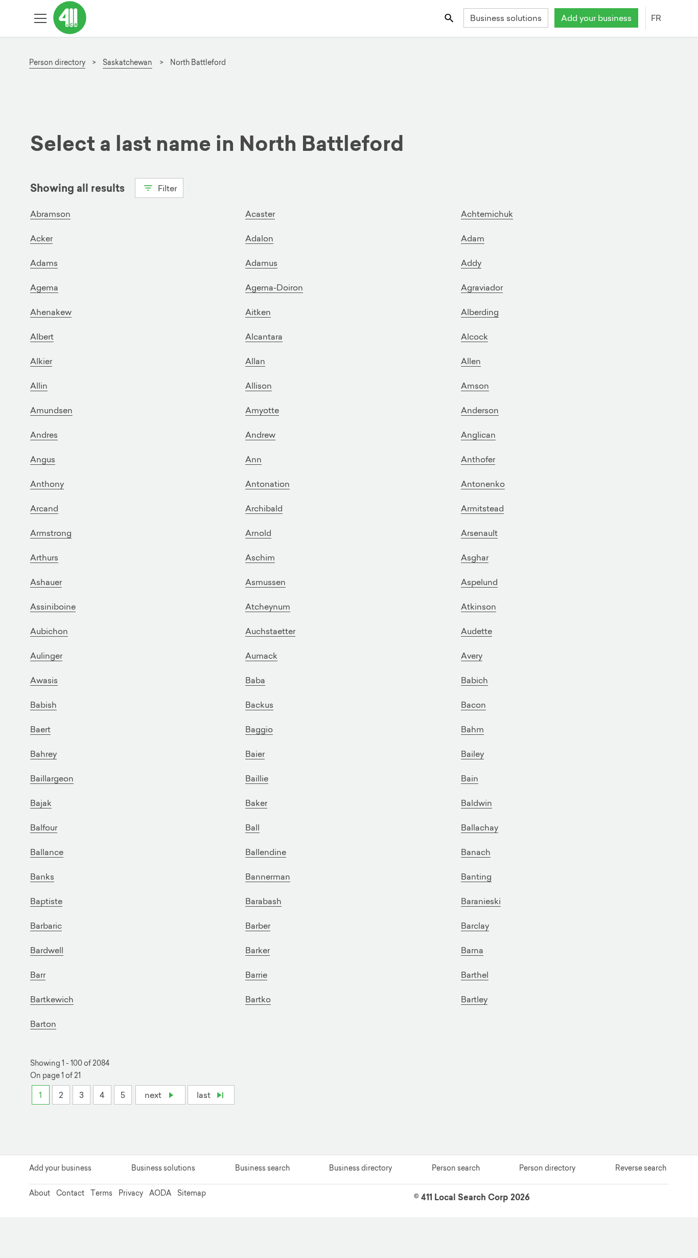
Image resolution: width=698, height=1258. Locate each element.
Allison (258, 385)
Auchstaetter (270, 631)
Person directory (547, 1168)
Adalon (259, 238)
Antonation (267, 484)
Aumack (261, 655)
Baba (255, 680)
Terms (101, 1193)
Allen (471, 361)
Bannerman (267, 876)
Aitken (258, 312)
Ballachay (479, 827)
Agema (44, 287)
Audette (476, 631)
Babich (474, 680)
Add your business (596, 18)
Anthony (47, 484)
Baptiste (46, 901)
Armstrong (51, 533)
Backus (259, 705)
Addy (471, 263)
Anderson (480, 410)
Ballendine (265, 852)
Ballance (46, 852)
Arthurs (44, 557)
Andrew (260, 435)
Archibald (264, 508)
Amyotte (262, 410)
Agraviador (482, 287)
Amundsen (51, 410)
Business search (262, 1168)
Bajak (41, 803)
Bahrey (43, 754)
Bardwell (46, 950)
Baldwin (476, 803)
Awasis (44, 680)
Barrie (256, 975)
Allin (39, 385)
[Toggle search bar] (450, 18)
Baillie (256, 778)
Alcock (474, 336)
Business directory (360, 1168)
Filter (166, 188)
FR (656, 18)
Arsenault (479, 533)
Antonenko (483, 484)
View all (57, 206)
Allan (255, 361)
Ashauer (46, 582)
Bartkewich (52, 999)
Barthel (474, 975)
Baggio (259, 729)
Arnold (258, 533)
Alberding (480, 312)
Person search (456, 1168)
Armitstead (482, 508)
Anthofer (478, 459)
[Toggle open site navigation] (40, 18)
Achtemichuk (487, 214)
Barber (257, 925)
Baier (255, 754)
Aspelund (479, 582)
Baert (40, 729)
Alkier (41, 361)
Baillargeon (52, 778)
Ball (252, 827)
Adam (472, 238)
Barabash (263, 901)
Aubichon (49, 631)
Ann (253, 459)
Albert (42, 336)
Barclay (475, 925)
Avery (471, 655)
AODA (160, 1193)
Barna (472, 950)
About (39, 1193)
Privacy (131, 1193)
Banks (42, 876)
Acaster (260, 214)
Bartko (258, 999)
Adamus (261, 263)
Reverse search (640, 1168)
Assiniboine (53, 606)
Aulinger (46, 655)
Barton (43, 1024)
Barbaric (46, 925)
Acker (41, 238)
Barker (257, 950)
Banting (476, 876)
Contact (70, 1193)
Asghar (474, 557)
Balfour (43, 827)
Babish (43, 705)
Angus (42, 459)
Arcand (44, 508)
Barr (37, 975)
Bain (469, 778)
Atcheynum (267, 606)
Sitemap (191, 1193)
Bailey (472, 754)
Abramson (50, 214)
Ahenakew (51, 312)
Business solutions (506, 18)
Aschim (260, 557)
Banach (476, 852)
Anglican (478, 435)
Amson (475, 385)
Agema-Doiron (274, 287)
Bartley (474, 999)
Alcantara (264, 336)
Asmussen (265, 582)
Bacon (473, 705)
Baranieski (481, 901)
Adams (44, 263)
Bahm (472, 729)
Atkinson (478, 606)
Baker (256, 803)
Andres (44, 435)
